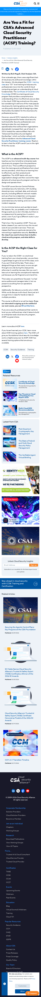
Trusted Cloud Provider (15, 862)
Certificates (11, 868)
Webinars (10, 894)
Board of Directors (13, 968)
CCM (8, 929)
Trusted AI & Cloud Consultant (18, 854)
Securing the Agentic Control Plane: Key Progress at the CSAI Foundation (20, 628)
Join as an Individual (14, 824)
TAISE (8, 871)
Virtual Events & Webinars (16, 910)
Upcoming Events (13, 890)
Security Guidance (18, 349)
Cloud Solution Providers (15, 815)
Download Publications (15, 839)
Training (31, 349)
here (22, 326)
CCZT (8, 882)
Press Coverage (12, 956)
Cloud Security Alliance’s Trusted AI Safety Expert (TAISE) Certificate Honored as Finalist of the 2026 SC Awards (19, 717)
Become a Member (13, 819)
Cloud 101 (10, 917)
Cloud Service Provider (15, 858)
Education (10, 902)
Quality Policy (11, 960)
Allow (22, 991)
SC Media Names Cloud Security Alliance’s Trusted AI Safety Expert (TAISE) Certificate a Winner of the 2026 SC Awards (19, 673)
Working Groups (12, 831)
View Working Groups (14, 842)
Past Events (10, 898)
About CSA (10, 946)
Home (3, 58)
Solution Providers (13, 812)
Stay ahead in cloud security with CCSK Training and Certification (15, 584)
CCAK (8, 879)
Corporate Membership (16, 808)
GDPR (8, 939)
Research (10, 835)
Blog (8, 906)
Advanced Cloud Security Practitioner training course (18, 139)
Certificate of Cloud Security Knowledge (20, 92)
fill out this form (27, 306)
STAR (8, 936)
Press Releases (12, 953)
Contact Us (10, 949)
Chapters (9, 827)
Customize (22, 986)
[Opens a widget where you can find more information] (32, 993)
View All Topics (12, 846)
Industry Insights (12, 58)
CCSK (6, 349)
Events (9, 887)
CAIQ (8, 932)
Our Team (10, 965)
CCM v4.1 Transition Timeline (17, 760)
